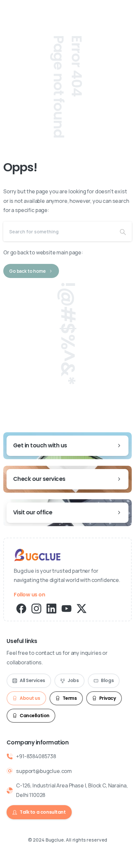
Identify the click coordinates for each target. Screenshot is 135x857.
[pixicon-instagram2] (36, 608)
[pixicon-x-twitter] (81, 608)
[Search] (123, 231)
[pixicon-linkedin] (51, 608)
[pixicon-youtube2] (66, 608)
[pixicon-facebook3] (21, 608)
